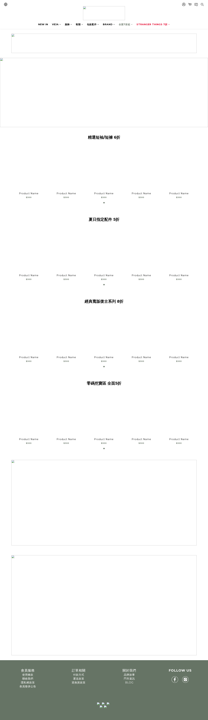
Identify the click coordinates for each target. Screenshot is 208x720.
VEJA (55, 24)
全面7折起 (124, 24)
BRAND (108, 24)
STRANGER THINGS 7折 (152, 24)
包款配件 (92, 24)
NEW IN (43, 24)
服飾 (67, 24)
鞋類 (78, 24)
